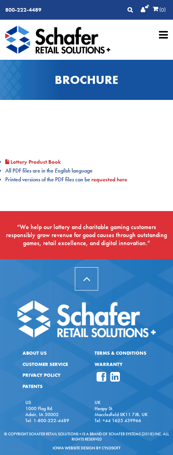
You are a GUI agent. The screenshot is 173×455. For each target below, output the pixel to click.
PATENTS (33, 386)
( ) (162, 9)
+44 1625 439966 (122, 420)
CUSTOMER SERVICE (45, 364)
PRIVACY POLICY (42, 375)
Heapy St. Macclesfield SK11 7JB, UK (121, 411)
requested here (109, 179)
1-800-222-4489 (51, 420)
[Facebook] (101, 379)
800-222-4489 (23, 9)
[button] (86, 278)
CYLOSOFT (111, 448)
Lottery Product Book (35, 161)
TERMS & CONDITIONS (120, 353)
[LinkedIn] (115, 379)
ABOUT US (35, 353)
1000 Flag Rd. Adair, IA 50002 (42, 411)
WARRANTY (109, 364)
